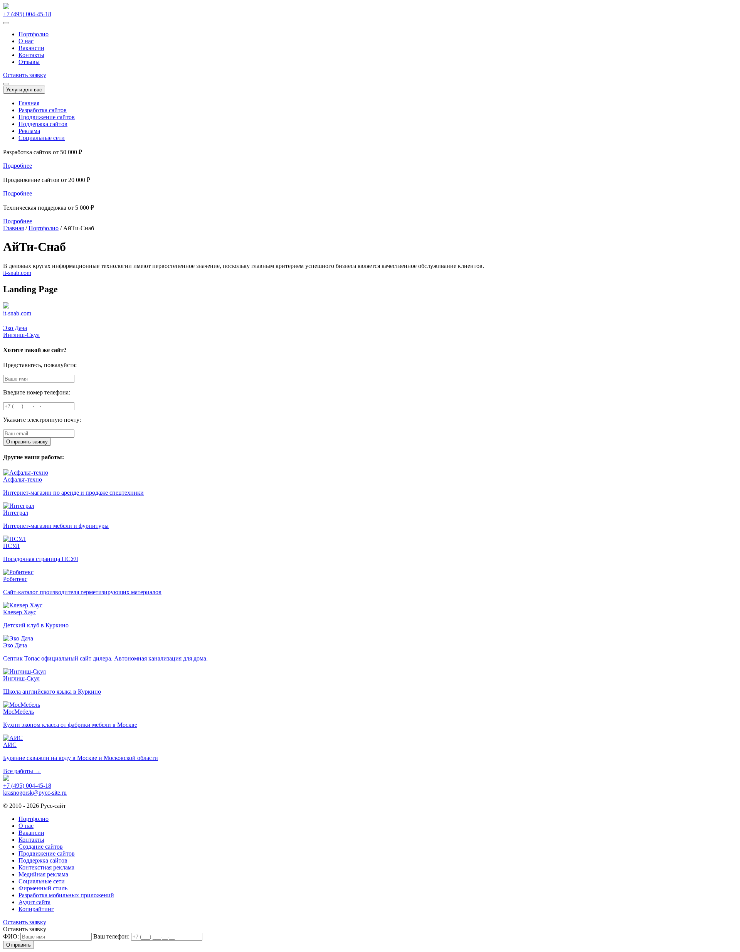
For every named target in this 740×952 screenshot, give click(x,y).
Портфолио (33, 34)
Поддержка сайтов (42, 124)
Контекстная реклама (46, 867)
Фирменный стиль (42, 888)
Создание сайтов (40, 846)
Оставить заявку (24, 75)
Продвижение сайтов (46, 117)
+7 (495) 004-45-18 (27, 14)
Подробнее (17, 165)
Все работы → (22, 771)
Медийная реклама (43, 874)
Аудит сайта (34, 902)
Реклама (29, 131)
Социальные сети (41, 138)
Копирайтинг (36, 909)
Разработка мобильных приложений (66, 895)
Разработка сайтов (42, 110)
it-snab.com (17, 273)
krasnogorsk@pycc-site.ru (35, 792)
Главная (28, 103)
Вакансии (31, 48)
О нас (26, 41)
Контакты (31, 55)
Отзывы (29, 62)
